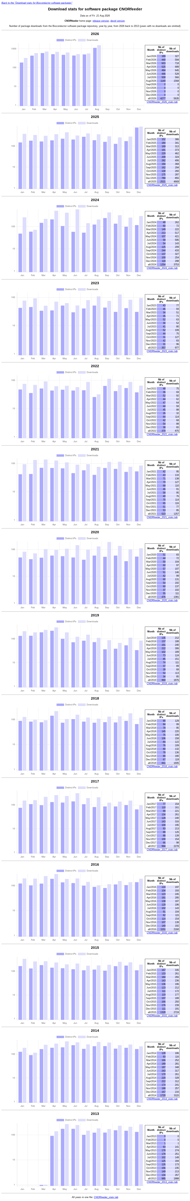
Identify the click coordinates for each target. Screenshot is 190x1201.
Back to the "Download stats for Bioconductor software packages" (36, 2)
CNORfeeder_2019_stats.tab (162, 683)
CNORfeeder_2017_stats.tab (162, 849)
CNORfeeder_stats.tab (106, 1197)
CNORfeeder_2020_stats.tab (162, 600)
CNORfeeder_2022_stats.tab (162, 434)
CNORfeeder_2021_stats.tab (162, 517)
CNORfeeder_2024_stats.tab (162, 268)
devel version (117, 20)
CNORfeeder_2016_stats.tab (162, 932)
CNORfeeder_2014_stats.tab (162, 1098)
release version (101, 20)
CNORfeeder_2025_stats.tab (162, 185)
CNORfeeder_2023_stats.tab (162, 351)
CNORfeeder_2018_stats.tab (162, 766)
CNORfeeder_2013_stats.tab (162, 1182)
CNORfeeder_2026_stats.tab (162, 102)
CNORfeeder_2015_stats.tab (162, 1015)
